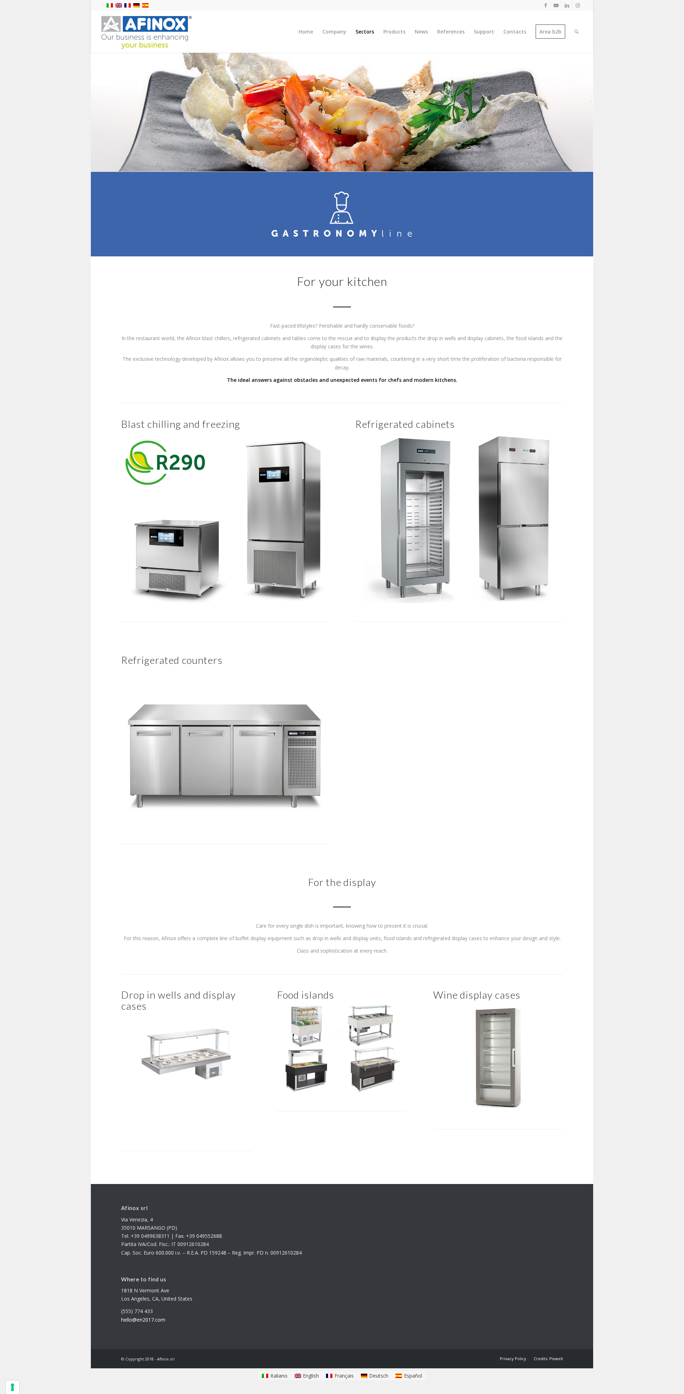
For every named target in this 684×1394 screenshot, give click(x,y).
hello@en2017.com (143, 1319)
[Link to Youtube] (556, 5)
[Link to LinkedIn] (567, 5)
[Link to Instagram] (577, 5)
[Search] (576, 32)
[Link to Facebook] (545, 5)
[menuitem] (306, 32)
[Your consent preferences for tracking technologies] (12, 1387)
